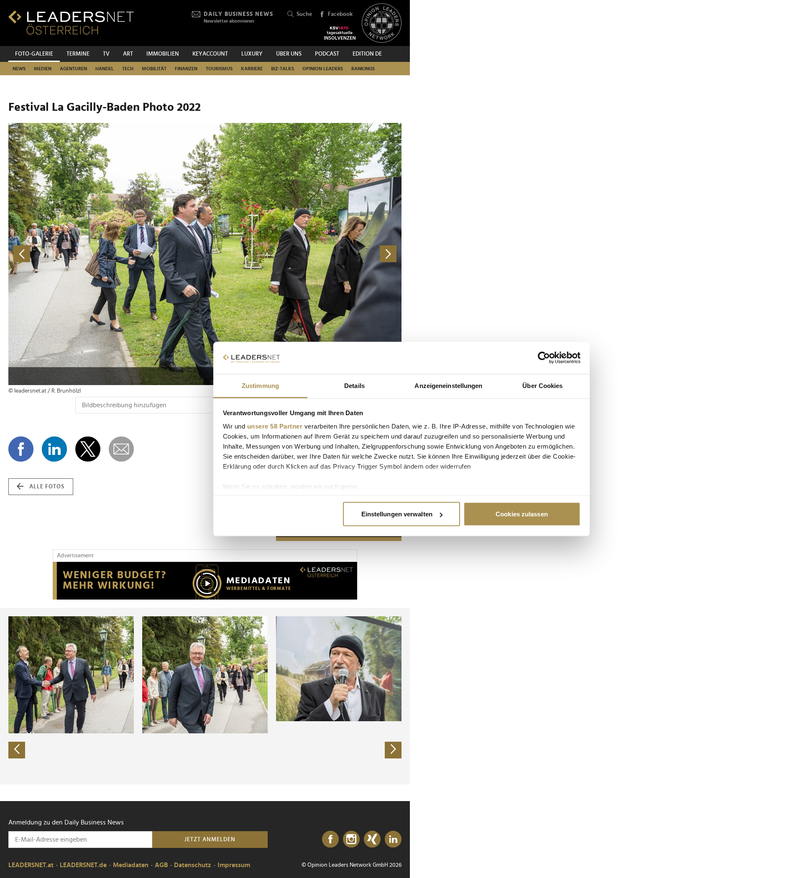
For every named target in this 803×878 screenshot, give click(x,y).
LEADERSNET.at (31, 865)
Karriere (252, 68)
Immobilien (162, 54)
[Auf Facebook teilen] (20, 449)
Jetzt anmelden (209, 839)
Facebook (340, 14)
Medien (42, 68)
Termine (78, 54)
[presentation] (16, 750)
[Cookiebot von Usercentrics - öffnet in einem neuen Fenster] (544, 358)
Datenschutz (192, 865)
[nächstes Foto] (303, 254)
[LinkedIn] (393, 839)
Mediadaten (130, 865)
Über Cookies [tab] (542, 385)
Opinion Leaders (322, 68)
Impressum (233, 865)
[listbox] (205, 696)
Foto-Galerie (34, 54)
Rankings (363, 68)
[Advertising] (205, 581)
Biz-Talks (282, 68)
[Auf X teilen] (87, 449)
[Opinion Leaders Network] (382, 23)
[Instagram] (351, 839)
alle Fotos (46, 487)
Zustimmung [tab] (260, 385)
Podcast (327, 54)
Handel (104, 68)
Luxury (252, 54)
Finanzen (186, 68)
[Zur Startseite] (71, 22)
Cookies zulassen (522, 514)
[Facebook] (330, 839)
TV (106, 54)
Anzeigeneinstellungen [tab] (448, 385)
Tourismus (219, 68)
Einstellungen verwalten (396, 514)
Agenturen (73, 68)
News (19, 68)
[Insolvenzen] (339, 33)
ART (128, 54)
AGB (161, 865)
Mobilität (154, 68)
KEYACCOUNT (210, 54)
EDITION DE (367, 54)
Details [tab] (354, 385)
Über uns (289, 54)
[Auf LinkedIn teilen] (54, 449)
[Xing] (372, 839)
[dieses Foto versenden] (121, 449)
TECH (127, 68)
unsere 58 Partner (275, 425)
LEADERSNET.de (83, 865)
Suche (304, 14)
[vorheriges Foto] (106, 254)
